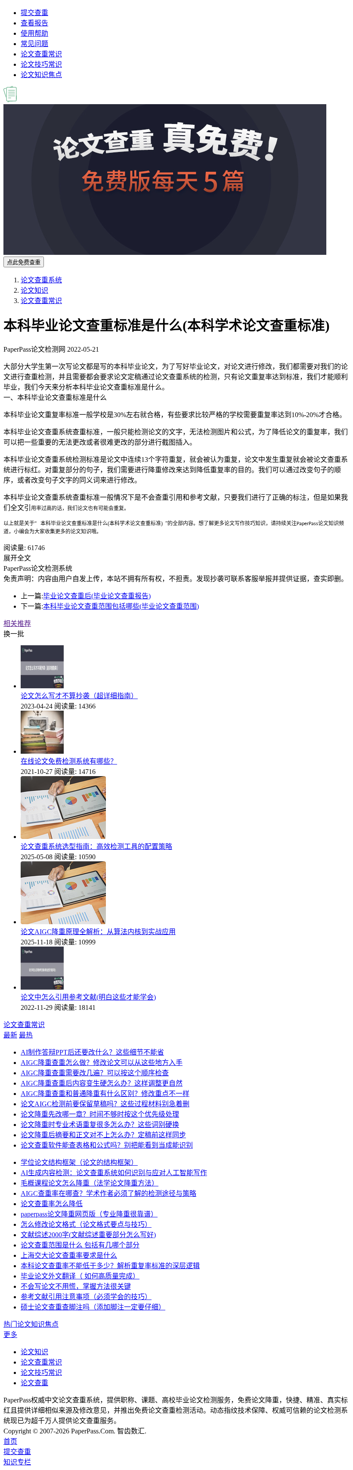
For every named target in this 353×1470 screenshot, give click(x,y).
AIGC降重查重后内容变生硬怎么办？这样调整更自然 (102, 1083)
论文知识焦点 (41, 74)
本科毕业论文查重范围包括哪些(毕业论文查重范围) (121, 606)
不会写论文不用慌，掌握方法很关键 (76, 1286)
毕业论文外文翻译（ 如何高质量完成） (80, 1276)
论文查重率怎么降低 (52, 1203)
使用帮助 (34, 33)
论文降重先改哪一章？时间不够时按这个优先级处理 (100, 1114)
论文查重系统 (41, 280)
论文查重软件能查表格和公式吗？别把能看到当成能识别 (107, 1145)
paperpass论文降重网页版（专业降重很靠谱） (89, 1214)
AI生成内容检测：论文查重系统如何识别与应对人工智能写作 (114, 1172)
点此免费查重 (23, 262)
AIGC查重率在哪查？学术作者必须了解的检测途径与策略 (108, 1193)
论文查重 (34, 1382)
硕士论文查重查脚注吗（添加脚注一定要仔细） (93, 1307)
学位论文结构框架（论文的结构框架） (79, 1162)
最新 (10, 1035)
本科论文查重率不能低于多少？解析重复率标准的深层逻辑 (110, 1265)
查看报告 (34, 23)
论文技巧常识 (41, 64)
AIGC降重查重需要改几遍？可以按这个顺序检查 (95, 1073)
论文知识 (34, 290)
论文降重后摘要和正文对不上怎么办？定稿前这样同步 (103, 1135)
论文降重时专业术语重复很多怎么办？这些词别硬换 (100, 1124)
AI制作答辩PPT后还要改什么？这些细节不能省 (92, 1052)
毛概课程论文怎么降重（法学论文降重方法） (89, 1183)
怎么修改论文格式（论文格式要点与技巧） (86, 1224)
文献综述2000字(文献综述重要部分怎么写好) (88, 1234)
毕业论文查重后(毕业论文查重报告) (97, 596)
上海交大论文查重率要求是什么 (69, 1255)
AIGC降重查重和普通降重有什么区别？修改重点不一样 (105, 1093)
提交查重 (34, 12)
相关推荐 (17, 623)
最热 (26, 1035)
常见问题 (34, 43)
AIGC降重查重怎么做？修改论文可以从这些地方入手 (102, 1062)
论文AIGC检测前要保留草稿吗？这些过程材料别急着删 (105, 1104)
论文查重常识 (41, 54)
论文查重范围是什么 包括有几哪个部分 (80, 1245)
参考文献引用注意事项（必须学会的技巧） (86, 1296)
